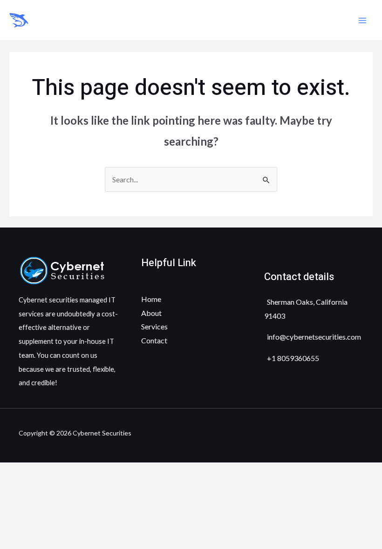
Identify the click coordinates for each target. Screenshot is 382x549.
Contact (154, 340)
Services (154, 326)
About (151, 312)
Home (151, 299)
